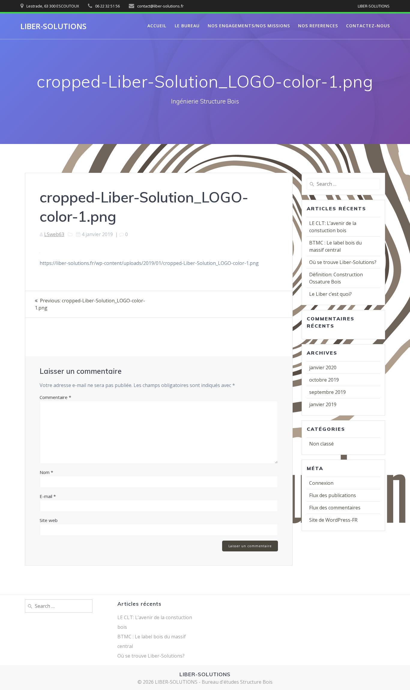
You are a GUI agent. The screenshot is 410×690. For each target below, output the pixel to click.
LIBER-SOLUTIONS (53, 26)
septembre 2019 (327, 392)
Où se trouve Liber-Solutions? (342, 262)
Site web (49, 520)
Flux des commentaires (334, 507)
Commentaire (55, 397)
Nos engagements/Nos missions (249, 25)
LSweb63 (54, 234)
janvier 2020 (322, 367)
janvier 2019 (322, 404)
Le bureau (187, 25)
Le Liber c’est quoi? (330, 294)
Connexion (321, 483)
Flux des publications (332, 495)
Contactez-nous (368, 25)
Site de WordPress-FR (333, 520)
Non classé (321, 443)
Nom (46, 472)
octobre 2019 (324, 379)
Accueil (156, 25)
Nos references (318, 25)
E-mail (48, 496)
